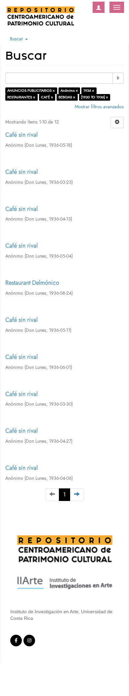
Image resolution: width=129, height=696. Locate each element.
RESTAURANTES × (21, 97)
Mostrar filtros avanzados (99, 107)
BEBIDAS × (67, 97)
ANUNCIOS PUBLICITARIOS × (31, 90)
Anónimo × (69, 90)
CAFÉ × (47, 97)
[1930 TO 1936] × (94, 97)
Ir (118, 78)
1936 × (88, 90)
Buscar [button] (17, 39)
